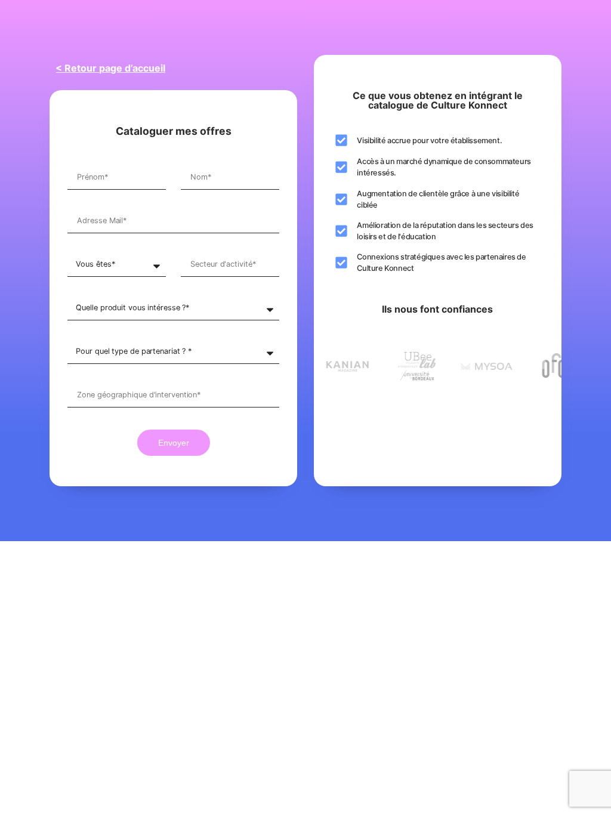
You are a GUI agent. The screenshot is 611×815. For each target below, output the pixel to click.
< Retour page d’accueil (110, 68)
